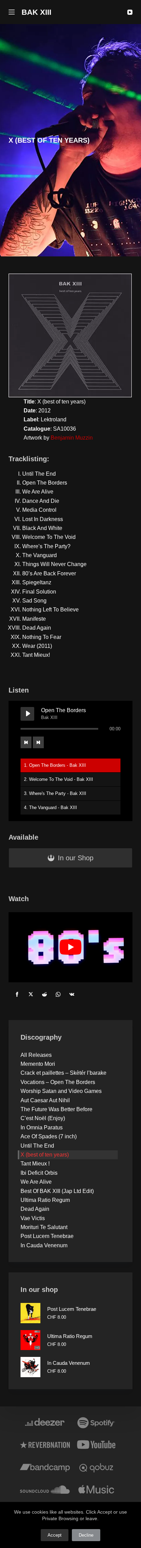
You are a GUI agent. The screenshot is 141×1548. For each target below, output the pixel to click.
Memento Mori (38, 1064)
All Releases (36, 1055)
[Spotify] (96, 1422)
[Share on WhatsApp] (58, 994)
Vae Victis (33, 1218)
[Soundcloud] (45, 1489)
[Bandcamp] (45, 1467)
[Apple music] (96, 1489)
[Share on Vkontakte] (72, 994)
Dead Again (35, 1209)
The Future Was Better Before (56, 1109)
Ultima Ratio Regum (45, 1200)
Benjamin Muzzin (72, 438)
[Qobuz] (96, 1467)
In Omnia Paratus (42, 1127)
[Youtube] (96, 1445)
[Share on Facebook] (17, 994)
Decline (86, 1535)
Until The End (37, 1146)
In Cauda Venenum (44, 1245)
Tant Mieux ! (35, 1163)
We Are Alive (36, 1182)
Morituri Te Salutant (44, 1227)
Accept (55, 1535)
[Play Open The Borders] (27, 714)
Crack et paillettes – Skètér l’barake (63, 1073)
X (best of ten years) (45, 1155)
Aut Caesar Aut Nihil (45, 1100)
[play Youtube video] (71, 947)
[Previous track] (26, 742)
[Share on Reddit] (44, 994)
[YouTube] (129, 12)
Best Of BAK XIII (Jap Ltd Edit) (57, 1191)
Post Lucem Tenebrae (47, 1236)
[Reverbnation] (45, 1445)
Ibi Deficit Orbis (39, 1173)
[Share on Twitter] (31, 994)
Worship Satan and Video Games (61, 1091)
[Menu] (12, 12)
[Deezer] (45, 1422)
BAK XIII (36, 12)
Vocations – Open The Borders (58, 1082)
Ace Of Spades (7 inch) (49, 1136)
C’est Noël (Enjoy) (43, 1118)
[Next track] (38, 742)
